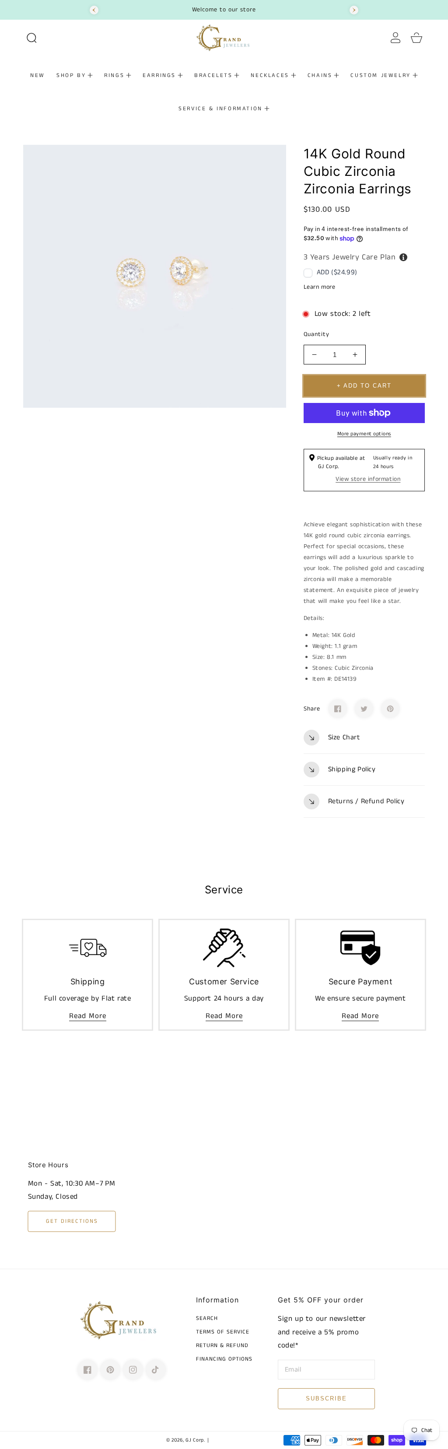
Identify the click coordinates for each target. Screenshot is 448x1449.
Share (312, 708)
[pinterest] (110, 1369)
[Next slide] (354, 10)
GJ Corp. (195, 1440)
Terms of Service (222, 1332)
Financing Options (224, 1359)
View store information (368, 479)
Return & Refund (222, 1346)
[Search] (31, 37)
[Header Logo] (224, 38)
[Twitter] (364, 709)
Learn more (320, 287)
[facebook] (87, 1369)
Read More (87, 1016)
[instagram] (133, 1369)
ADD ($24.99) (337, 272)
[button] (31, 37)
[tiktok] (155, 1369)
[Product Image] (154, 276)
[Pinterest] (390, 709)
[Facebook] (337, 709)
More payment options (364, 434)
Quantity (316, 334)
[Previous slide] (94, 10)
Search (207, 1319)
